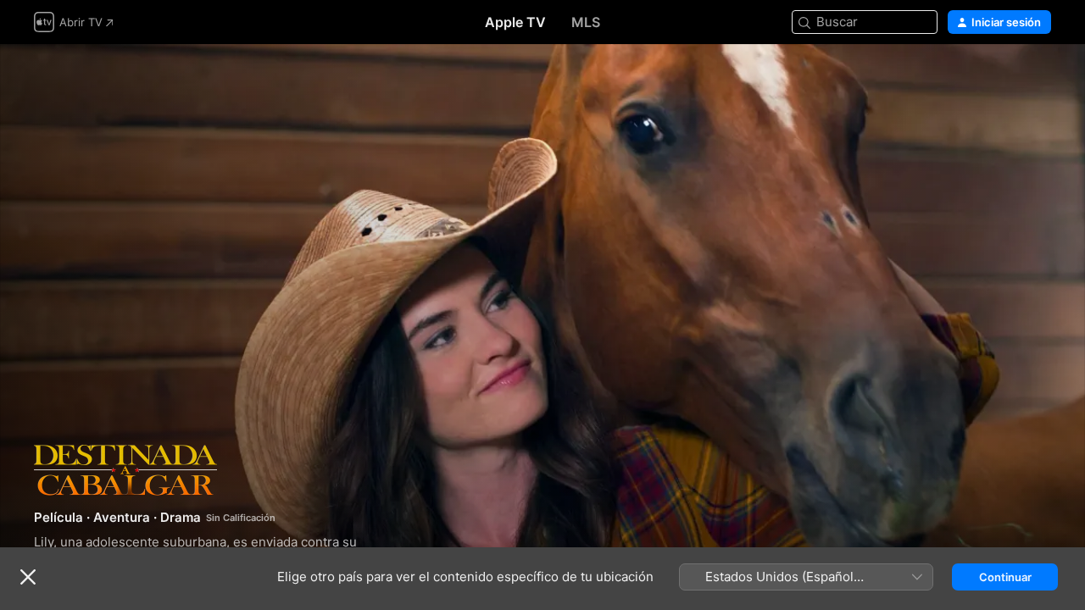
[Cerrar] (28, 577)
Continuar (1005, 577)
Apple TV (515, 22)
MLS (585, 22)
